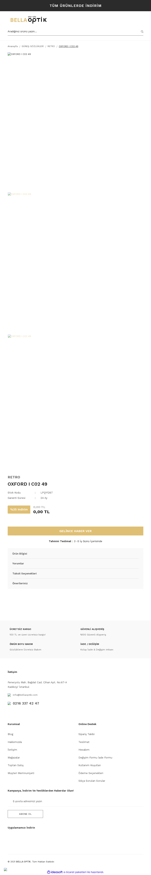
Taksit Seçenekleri (24, 573)
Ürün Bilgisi (19, 553)
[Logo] (47, 20)
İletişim (12, 749)
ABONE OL (25, 814)
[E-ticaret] (75, 872)
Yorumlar (18, 563)
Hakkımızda (15, 742)
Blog (10, 734)
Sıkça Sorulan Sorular (91, 780)
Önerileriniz (20, 583)
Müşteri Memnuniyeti (21, 773)
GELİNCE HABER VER (75, 531)
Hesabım (83, 749)
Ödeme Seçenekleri (90, 773)
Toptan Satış (16, 765)
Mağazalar (14, 757)
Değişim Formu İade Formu (95, 757)
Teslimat (83, 742)
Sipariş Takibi (86, 734)
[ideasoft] (55, 872)
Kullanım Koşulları (89, 765)
